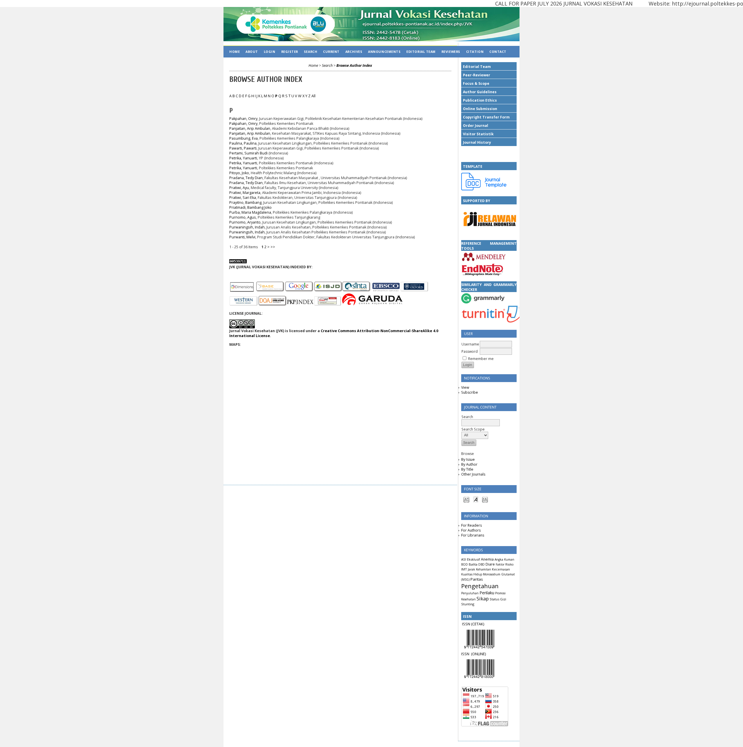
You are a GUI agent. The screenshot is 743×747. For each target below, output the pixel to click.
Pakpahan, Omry (243, 118)
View (465, 387)
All (313, 95)
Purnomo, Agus (242, 217)
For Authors (471, 530)
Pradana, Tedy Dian (246, 177)
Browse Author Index (354, 65)
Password (469, 351)
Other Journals (473, 474)
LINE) (482, 653)
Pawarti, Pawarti (243, 148)
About (252, 51)
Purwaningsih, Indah (247, 227)
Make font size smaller (466, 499)
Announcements (384, 51)
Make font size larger (485, 499)
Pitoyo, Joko (239, 172)
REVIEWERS (450, 51)
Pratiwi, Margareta (244, 192)
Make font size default (476, 499)
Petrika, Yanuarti (243, 158)
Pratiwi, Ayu (239, 187)
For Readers (471, 525)
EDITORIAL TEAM (421, 51)
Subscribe (469, 392)
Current (331, 51)
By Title (467, 469)
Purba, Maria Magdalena (250, 212)
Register (289, 51)
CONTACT (497, 51)
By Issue (468, 459)
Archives (353, 51)
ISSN (466, 653)
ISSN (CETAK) (473, 624)
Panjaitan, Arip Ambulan (249, 128)
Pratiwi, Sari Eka (242, 197)
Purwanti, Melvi (242, 237)
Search (310, 51)
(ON (474, 653)
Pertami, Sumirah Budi (248, 153)
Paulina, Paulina (243, 143)
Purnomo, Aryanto (245, 222)
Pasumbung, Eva (243, 138)
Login (269, 51)
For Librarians (472, 535)
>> (272, 246)
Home (234, 51)
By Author (469, 464)
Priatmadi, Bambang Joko (250, 207)
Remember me (481, 358)
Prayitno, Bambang (245, 202)
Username (470, 344)
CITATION (475, 51)
